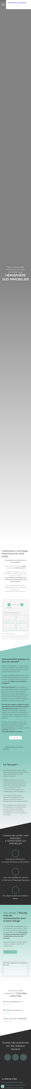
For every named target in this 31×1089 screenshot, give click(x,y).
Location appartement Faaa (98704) (12, 1088)
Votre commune (9, 633)
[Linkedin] (23, 1057)
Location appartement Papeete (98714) (13, 1085)
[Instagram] (7, 1057)
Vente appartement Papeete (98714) (12, 1082)
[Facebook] (15, 1057)
